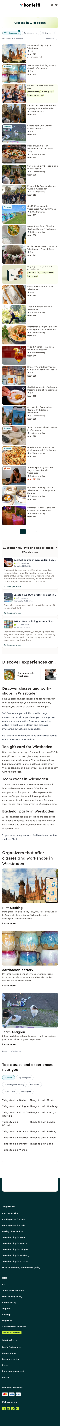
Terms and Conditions (13, 1290)
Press (5, 1365)
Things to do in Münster (15, 1143)
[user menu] (51, 5)
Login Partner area (11, 1347)
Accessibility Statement (14, 1326)
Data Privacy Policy (12, 1296)
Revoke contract (11, 1332)
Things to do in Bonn (41, 1143)
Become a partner (11, 1359)
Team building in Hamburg (15, 1255)
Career (5, 1377)
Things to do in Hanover (15, 1131)
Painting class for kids (13, 1225)
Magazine (7, 1320)
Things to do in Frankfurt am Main (16, 1114)
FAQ (4, 1284)
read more (40, 581)
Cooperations (9, 1353)
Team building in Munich (14, 1243)
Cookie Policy (9, 1302)
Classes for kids (10, 1213)
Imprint (6, 1308)
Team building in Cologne (15, 1249)
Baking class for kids (12, 1231)
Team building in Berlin (14, 1237)
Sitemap (6, 1314)
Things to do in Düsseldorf (10, 1123)
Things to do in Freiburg (43, 1131)
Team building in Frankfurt (15, 1261)
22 (37, 531)
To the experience (12, 586)
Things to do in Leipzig (42, 1121)
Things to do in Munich (42, 1100)
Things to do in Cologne (15, 1106)
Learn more (8, 923)
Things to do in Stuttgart (43, 1112)
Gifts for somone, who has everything (21, 1267)
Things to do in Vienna (14, 1149)
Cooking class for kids (13, 1219)
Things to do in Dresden (15, 1137)
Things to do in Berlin (14, 1100)
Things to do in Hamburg (43, 1106)
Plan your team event (13, 1371)
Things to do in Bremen (43, 1137)
